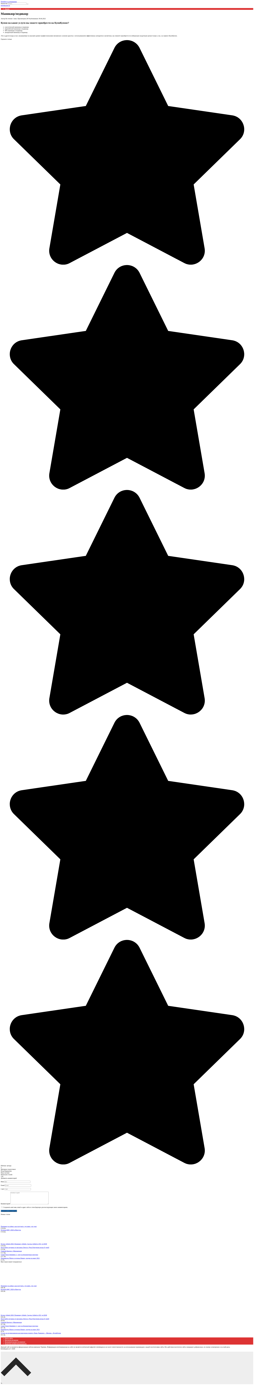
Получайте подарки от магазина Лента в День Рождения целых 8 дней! (25, 1247)
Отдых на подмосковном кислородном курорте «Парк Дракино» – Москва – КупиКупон (31, 1333)
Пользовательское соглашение (15, 1342)
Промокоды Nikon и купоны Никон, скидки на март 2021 (20, 1258)
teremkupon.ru (5, 5)
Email (2, 1185)
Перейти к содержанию (9, 1)
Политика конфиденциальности (15, 1343)
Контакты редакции (11, 1340)
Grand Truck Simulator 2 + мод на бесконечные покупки (19, 1255)
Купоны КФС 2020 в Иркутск (11, 1230)
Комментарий (5, 1204)
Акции (7, 9)
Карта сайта (9, 1338)
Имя (2, 1182)
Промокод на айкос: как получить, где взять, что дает (19, 1226)
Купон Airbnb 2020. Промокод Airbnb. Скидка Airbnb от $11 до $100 (24, 1244)
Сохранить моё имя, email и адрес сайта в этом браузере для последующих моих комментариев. (35, 1207)
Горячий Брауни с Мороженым (11, 1251)
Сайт (2, 1189)
